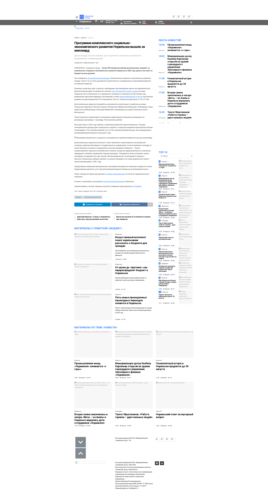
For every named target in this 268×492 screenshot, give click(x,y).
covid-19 (50, 44)
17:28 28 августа (164, 203)
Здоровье (165, 263)
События (45, 30)
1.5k (124, 319)
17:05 (162, 92)
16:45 (162, 112)
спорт (13, 51)
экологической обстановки (113, 182)
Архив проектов (30, 33)
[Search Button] (69, 64)
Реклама (62, 29)
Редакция (62, 27)
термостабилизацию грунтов (131, 97)
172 (173, 203)
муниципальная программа (98, 78)
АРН (55, 47)
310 (173, 274)
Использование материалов (64, 36)
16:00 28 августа (164, 245)
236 (173, 217)
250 (173, 231)
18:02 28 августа (164, 189)
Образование (64, 51)
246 (173, 245)
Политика (62, 33)
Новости (28, 35)
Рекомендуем (47, 28)
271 (173, 289)
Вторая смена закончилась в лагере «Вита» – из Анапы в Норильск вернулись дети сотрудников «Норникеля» (179, 99)
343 (173, 303)
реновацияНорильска (92, 197)
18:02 (162, 56)
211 (173, 189)
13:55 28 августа (164, 289)
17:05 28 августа (164, 217)
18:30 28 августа (164, 172)
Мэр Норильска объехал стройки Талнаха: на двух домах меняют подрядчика (167, 283)
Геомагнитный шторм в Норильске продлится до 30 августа (179, 82)
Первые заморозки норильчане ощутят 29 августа (166, 296)
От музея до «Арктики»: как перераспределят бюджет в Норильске (131, 270)
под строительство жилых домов (125, 91)
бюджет (78, 197)
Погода (61, 39)
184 (173, 172)
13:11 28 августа (164, 303)
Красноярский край (32, 44)
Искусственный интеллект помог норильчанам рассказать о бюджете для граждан (131, 241)
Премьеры (45, 26)
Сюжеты (11, 31)
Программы (12, 33)
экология (26, 51)
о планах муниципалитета (115, 174)
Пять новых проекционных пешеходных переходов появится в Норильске (131, 300)
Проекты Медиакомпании (30, 30)
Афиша (20, 54)
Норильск (12, 44)
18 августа (118, 259)
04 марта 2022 (78, 63)
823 (125, 259)
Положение (46, 32)
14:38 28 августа (164, 260)
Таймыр (64, 44)
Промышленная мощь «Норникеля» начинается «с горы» (180, 47)
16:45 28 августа (164, 231)
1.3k (124, 289)
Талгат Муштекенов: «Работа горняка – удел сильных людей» (180, 115)
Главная (76, 38)
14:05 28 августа (164, 274)
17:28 (162, 78)
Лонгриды (162, 117)
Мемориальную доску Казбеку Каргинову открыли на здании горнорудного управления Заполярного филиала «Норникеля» (180, 64)
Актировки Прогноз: (130, 22)
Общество (91, 38)
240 (173, 260)
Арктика (39, 51)
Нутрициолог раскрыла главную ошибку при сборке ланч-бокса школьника (167, 268)
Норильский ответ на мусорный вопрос (166, 238)
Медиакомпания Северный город (34, 47)
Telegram (138, 186)
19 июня (117, 289)
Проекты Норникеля (32, 27)
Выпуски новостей (14, 29)
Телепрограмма (13, 27)
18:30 (162, 44)
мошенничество (48, 54)
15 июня (117, 319)
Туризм (32, 54)
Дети (9, 54)
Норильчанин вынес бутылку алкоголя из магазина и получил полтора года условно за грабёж (167, 255)
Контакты (62, 31)
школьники (10, 47)
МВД (51, 51)
